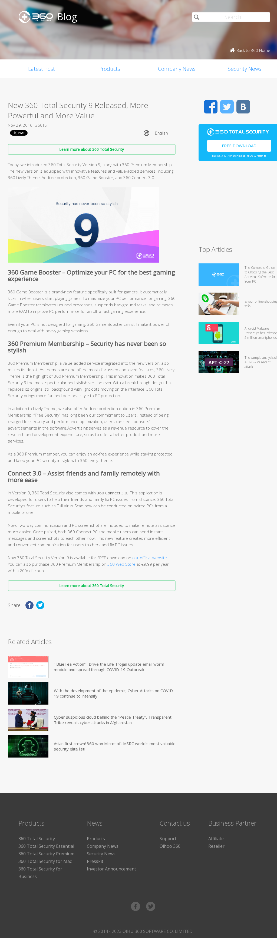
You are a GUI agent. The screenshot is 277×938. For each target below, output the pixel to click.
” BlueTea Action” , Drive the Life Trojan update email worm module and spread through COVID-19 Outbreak (109, 666)
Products (109, 68)
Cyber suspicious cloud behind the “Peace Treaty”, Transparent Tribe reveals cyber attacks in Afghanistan (113, 719)
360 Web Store (121, 564)
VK (243, 106)
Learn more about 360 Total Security (91, 149)
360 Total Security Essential (46, 846)
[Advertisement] (238, 205)
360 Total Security (36, 839)
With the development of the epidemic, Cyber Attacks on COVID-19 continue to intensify (114, 693)
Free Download (239, 145)
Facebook (210, 106)
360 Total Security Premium (46, 854)
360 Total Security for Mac (45, 861)
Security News (101, 854)
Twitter (227, 106)
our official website (149, 557)
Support (168, 839)
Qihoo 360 (170, 846)
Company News (177, 68)
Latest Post (41, 68)
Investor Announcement (111, 869)
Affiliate (216, 839)
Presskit (95, 861)
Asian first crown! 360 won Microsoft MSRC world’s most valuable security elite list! (115, 746)
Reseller (216, 846)
